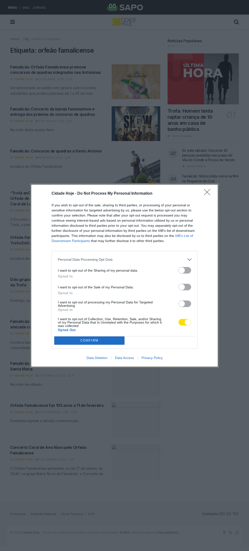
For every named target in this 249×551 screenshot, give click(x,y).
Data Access (124, 358)
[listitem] (124, 259)
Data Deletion (97, 358)
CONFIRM (89, 340)
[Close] (208, 193)
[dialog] (124, 275)
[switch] (184, 270)
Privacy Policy (152, 358)
